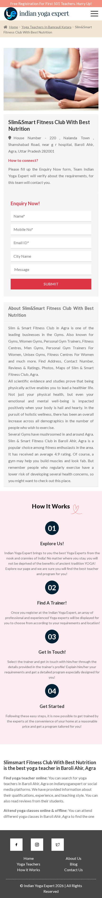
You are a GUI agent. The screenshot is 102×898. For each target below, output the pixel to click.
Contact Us (73, 869)
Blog (74, 864)
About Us (73, 858)
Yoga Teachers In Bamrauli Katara (46, 27)
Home (13, 27)
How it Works (28, 869)
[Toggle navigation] (94, 14)
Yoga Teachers (28, 864)
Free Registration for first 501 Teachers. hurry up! (51, 3)
